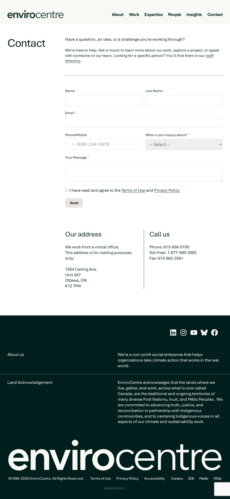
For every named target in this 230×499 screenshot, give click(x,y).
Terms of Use (133, 190)
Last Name (154, 91)
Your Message (76, 157)
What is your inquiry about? (167, 135)
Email (69, 113)
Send (74, 203)
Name (70, 91)
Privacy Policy (167, 190)
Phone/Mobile (76, 135)
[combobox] (70, 144)
